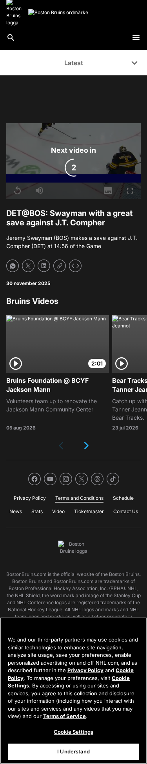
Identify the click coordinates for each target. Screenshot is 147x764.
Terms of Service (64, 716)
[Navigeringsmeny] (136, 37)
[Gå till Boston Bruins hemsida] (58, 12)
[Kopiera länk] (59, 266)
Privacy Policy (85, 670)
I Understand (73, 751)
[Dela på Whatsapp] (12, 266)
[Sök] (11, 37)
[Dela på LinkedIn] (44, 266)
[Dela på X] (28, 266)
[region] (73, 690)
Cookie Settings (73, 732)
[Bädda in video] (75, 266)
